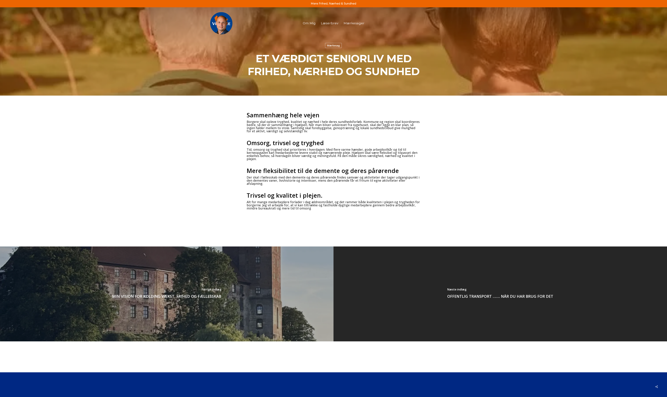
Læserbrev (329, 23)
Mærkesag (333, 45)
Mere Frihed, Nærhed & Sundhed (333, 3)
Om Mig (309, 23)
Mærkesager (354, 23)
